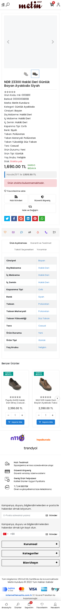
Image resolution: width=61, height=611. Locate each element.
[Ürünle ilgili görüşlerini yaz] (22, 232)
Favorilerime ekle (16, 191)
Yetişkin (42, 347)
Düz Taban (44, 318)
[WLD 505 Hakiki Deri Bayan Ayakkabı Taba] (46, 384)
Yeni (40, 332)
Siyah (41, 296)
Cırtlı (40, 289)
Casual (42, 325)
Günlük (42, 340)
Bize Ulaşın (30, 563)
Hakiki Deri (43, 267)
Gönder (53, 515)
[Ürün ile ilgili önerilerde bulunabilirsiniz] (55, 232)
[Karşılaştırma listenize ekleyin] (30, 232)
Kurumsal (30, 544)
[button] (8, 42)
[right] (57, 399)
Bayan (41, 260)
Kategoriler (31, 553)
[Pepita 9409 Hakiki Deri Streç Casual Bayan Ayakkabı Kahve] (15, 384)
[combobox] (5, 534)
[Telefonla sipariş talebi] (47, 232)
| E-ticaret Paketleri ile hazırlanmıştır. (30, 597)
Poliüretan (43, 304)
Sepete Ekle (17, 422)
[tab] (18, 243)
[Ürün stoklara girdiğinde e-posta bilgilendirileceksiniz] (38, 232)
